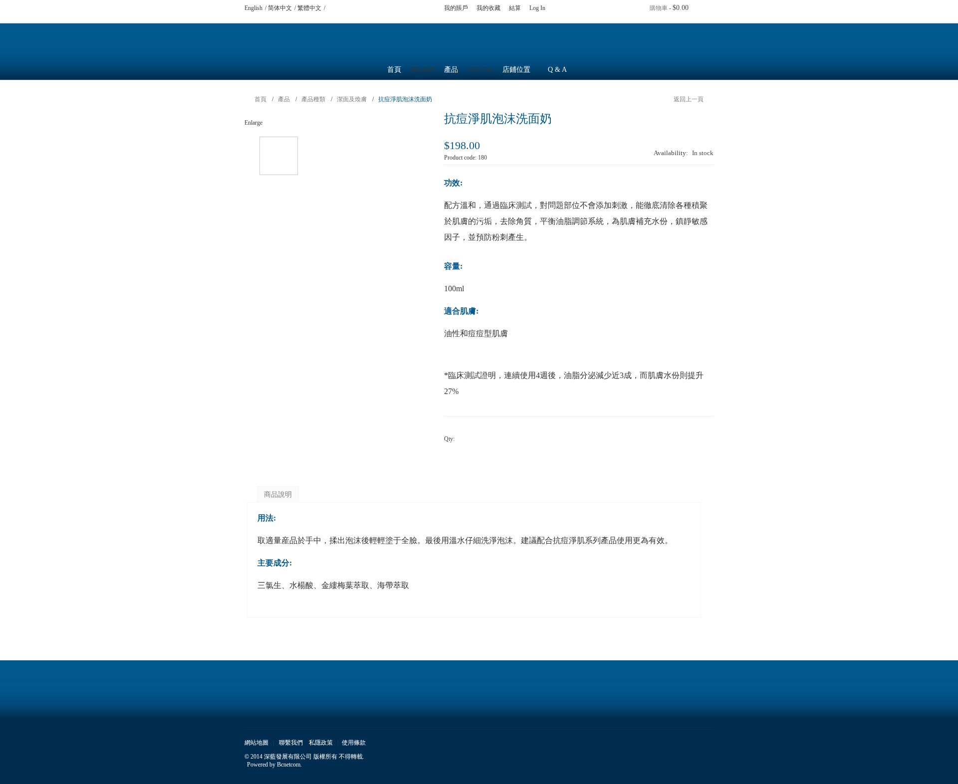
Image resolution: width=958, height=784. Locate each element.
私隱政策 (321, 742)
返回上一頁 (689, 99)
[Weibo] (348, 8)
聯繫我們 (291, 742)
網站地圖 (256, 742)
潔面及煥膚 (352, 99)
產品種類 (313, 99)
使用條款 (354, 742)
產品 (284, 99)
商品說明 (278, 494)
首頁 (394, 69)
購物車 (659, 7)
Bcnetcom (288, 764)
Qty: (449, 438)
